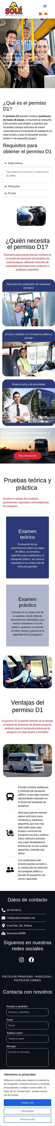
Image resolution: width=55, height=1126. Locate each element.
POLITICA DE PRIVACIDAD (17, 976)
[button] (44, 6)
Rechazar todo (27, 1119)
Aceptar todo (27, 1102)
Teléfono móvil (15, 1033)
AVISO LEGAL (43, 976)
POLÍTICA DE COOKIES (27, 980)
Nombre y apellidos (17, 1006)
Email (10, 1020)
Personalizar (28, 1111)
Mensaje (11, 1046)
